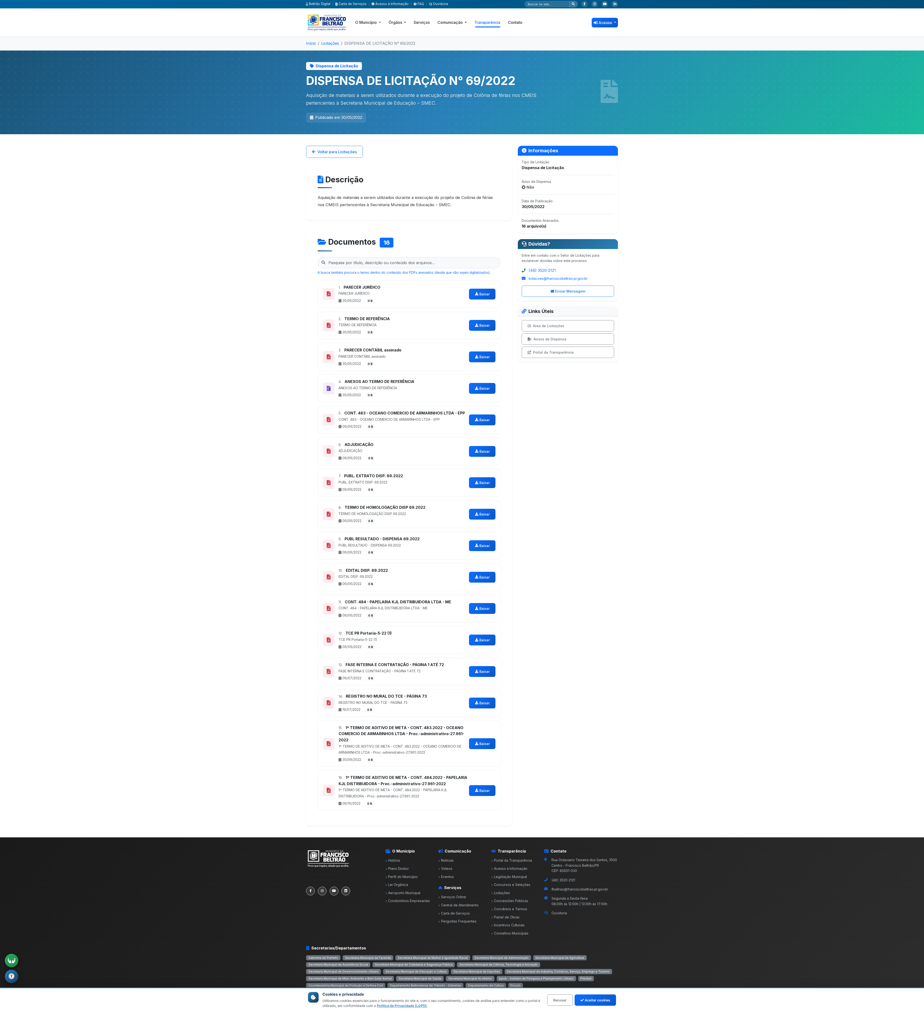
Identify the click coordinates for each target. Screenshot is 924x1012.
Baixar (484, 294)
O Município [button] (366, 22)
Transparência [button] (487, 22)
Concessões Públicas (511, 901)
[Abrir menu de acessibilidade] (11, 976)
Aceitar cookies (597, 1000)
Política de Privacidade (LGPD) (402, 1006)
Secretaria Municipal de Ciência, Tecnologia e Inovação (498, 964)
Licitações (330, 43)
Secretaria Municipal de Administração (502, 958)
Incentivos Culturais (509, 925)
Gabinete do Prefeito (323, 958)
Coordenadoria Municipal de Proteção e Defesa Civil (345, 985)
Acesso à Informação (392, 4)
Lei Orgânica (398, 885)
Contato (515, 22)
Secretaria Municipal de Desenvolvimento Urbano (343, 971)
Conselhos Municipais (511, 933)
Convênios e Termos (510, 909)
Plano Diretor (398, 868)
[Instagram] (594, 4)
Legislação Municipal (510, 877)
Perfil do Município (403, 877)
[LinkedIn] (615, 4)
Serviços (422, 22)
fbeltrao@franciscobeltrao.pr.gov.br (580, 889)
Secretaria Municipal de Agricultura (559, 958)
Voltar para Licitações (337, 151)
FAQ (420, 4)
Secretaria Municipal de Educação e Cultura (416, 971)
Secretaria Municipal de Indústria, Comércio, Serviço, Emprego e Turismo (558, 971)
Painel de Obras (507, 917)
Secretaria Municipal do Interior (470, 978)
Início (311, 43)
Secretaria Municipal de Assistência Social (338, 964)
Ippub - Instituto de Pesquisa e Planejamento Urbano (536, 978)
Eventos (447, 877)
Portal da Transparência (553, 352)
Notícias (447, 860)
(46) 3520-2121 (542, 270)
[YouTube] (605, 4)
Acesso (605, 22)
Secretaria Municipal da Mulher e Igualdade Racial (433, 958)
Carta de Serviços (352, 4)
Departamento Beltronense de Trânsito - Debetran (425, 985)
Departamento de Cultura (486, 985)
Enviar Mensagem (570, 291)
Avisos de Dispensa (549, 339)
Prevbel (585, 978)
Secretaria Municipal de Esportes (476, 971)
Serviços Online (453, 897)
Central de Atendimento (460, 905)
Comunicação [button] (450, 22)
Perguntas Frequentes (458, 921)
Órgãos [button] (396, 22)
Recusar (560, 1000)
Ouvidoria (440, 4)
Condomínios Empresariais (409, 901)
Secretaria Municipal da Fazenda (368, 958)
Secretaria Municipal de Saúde (420, 978)
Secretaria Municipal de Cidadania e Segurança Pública (414, 964)
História (394, 860)
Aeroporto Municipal (404, 893)
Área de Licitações (548, 326)
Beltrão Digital (319, 4)
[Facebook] (584, 4)
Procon (515, 985)
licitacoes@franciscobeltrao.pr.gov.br (558, 278)
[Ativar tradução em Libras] (11, 960)
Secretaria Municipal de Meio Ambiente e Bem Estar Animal (350, 978)
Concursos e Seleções (512, 885)
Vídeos (446, 868)
